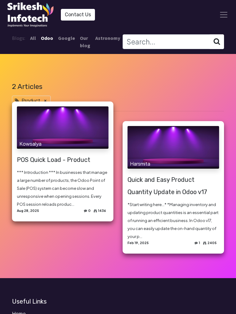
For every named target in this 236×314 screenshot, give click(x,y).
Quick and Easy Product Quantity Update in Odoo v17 (167, 186)
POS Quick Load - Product (53, 159)
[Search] (217, 41)
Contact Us (78, 14)
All (33, 38)
